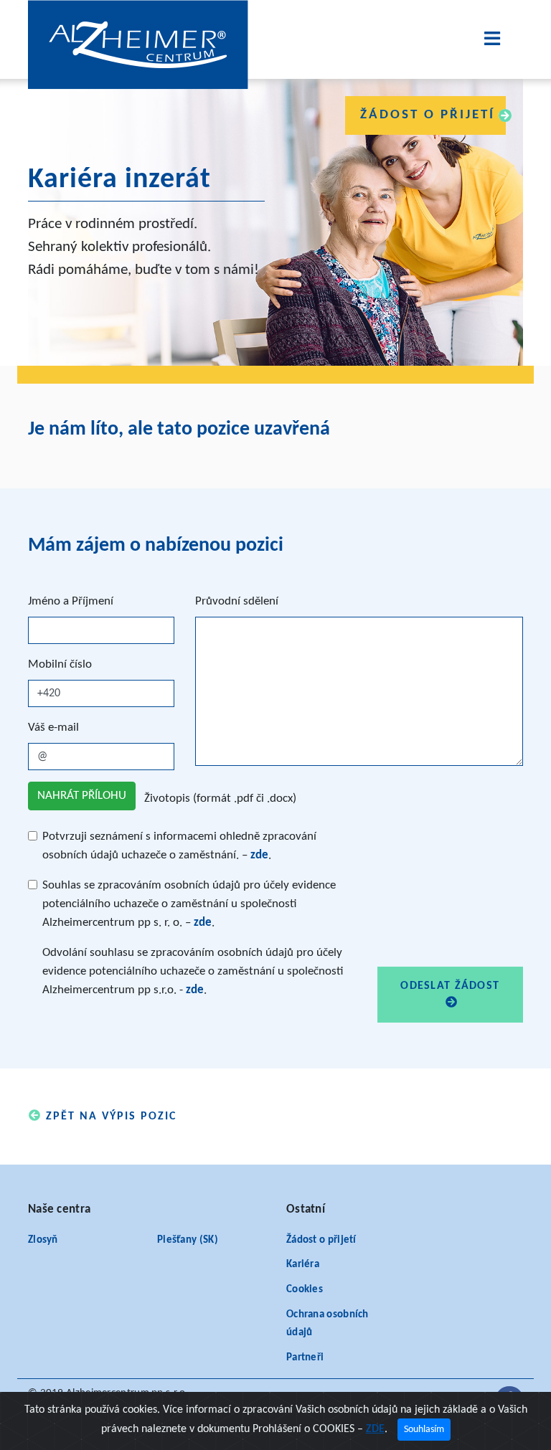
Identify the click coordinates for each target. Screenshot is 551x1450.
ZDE (375, 1429)
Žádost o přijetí (321, 1240)
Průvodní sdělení (236, 601)
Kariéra (302, 1264)
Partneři (305, 1357)
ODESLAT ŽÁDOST (449, 986)
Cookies (304, 1289)
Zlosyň (43, 1240)
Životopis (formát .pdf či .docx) (220, 798)
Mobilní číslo (60, 664)
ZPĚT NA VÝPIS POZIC (109, 1116)
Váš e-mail (53, 727)
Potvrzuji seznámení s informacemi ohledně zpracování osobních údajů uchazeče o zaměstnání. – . (179, 845)
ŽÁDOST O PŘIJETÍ (427, 115)
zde (259, 855)
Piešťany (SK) (187, 1240)
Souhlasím (424, 1429)
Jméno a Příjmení (70, 601)
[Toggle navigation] (492, 39)
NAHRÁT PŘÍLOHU (81, 796)
